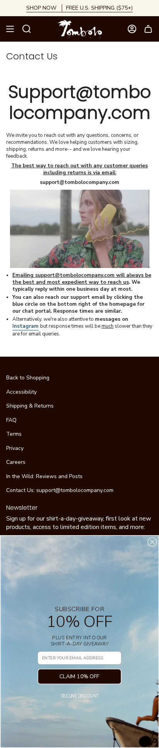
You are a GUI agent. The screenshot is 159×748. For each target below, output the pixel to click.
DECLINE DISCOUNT (80, 696)
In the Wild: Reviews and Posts (44, 476)
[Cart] (148, 29)
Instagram (25, 326)
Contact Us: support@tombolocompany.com (59, 490)
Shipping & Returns (30, 405)
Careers (15, 462)
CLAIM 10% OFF (79, 676)
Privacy (15, 448)
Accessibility (21, 392)
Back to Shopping (27, 377)
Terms (14, 434)
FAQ (11, 420)
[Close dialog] (152, 541)
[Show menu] (10, 29)
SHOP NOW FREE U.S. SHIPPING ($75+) (79, 8)
